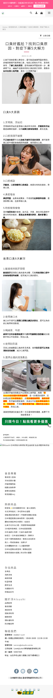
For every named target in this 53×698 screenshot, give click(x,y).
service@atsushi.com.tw (23, 645)
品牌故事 (8, 603)
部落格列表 (13, 27)
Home (5, 27)
